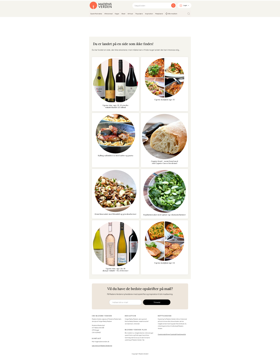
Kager (117, 14)
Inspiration (149, 14)
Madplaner (159, 14)
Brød (123, 14)
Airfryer (130, 14)
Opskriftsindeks (96, 14)
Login (185, 5)
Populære (139, 14)
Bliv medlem (172, 14)
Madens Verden (101, 5)
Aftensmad (108, 14)
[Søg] (188, 13)
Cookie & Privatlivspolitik (178, 334)
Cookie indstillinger (164, 334)
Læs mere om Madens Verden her (102, 345)
